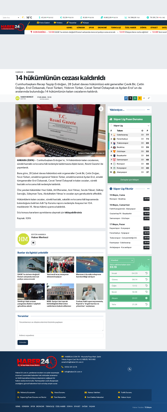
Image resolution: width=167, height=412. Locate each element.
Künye (86, 23)
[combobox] (11, 18)
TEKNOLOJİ (116, 28)
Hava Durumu (59, 392)
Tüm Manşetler (60, 397)
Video (59, 23)
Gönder (22, 342)
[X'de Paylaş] (130, 98)
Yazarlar (72, 23)
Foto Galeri (44, 23)
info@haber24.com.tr (73, 372)
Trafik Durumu (126, 392)
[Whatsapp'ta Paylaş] (135, 98)
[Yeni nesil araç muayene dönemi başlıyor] (60, 264)
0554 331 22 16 (71, 367)
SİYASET (154, 28)
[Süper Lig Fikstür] (148, 189)
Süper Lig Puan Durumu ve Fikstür (33, 397)
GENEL (69, 28)
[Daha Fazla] (140, 98)
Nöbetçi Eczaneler (28, 392)
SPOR (91, 28)
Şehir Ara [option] (6, 18)
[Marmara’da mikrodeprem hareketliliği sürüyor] (89, 264)
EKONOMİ (102, 28)
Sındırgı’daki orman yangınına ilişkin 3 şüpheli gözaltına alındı (28, 303)
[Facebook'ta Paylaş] (126, 98)
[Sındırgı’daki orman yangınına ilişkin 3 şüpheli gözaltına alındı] (31, 292)
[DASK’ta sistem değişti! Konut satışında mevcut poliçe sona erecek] (31, 264)
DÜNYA (143, 28)
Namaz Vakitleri (94, 392)
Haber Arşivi (126, 397)
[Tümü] (148, 110)
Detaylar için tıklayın (130, 180)
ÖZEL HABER (130, 28)
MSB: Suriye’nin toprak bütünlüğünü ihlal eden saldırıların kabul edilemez (59, 303)
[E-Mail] (33, 243)
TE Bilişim (148, 407)
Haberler (19, 72)
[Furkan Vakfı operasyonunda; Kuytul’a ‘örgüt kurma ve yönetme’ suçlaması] (89, 292)
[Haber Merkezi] (23, 239)
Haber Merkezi (39, 237)
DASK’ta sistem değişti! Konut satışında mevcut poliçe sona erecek (28, 276)
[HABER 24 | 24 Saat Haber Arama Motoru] (13, 27)
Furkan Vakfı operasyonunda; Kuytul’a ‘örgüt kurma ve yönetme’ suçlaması (89, 303)
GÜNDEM (81, 28)
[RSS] (130, 369)
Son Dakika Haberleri (95, 397)
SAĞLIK (85, 406)
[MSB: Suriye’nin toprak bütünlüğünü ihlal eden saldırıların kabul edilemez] (60, 292)
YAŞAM (92, 406)
